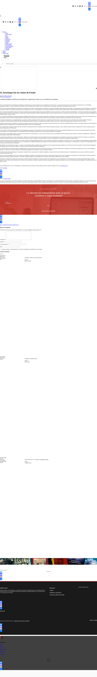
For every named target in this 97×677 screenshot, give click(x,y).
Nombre (2, 241)
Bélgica (6, 36)
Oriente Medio (8, 47)
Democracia (7, 39)
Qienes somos (5, 53)
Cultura (6, 37)
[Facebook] (89, 3)
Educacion (7, 41)
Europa (6, 42)
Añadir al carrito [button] (22, 352)
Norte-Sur (7, 48)
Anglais (95, 620)
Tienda (4, 52)
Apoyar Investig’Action (83, 587)
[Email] (89, 7)
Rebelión (5, 167)
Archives (2, 651)
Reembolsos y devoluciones (55, 592)
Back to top (2, 611)
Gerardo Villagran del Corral (6, 95)
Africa (6, 33)
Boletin (5, 57)
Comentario (3, 239)
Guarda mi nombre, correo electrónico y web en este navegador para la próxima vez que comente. (22, 249)
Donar (48, 205)
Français (91, 620)
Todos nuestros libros (48, 561)
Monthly (9, 203)
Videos (4, 50)
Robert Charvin (28, 260)
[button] (9, 224)
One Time (10, 201)
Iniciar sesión (94, 6)
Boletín (48, 659)
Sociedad (7, 49)
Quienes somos (3, 649)
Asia (6, 35)
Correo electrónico (4, 244)
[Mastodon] (89, 5)
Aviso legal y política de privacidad (57, 594)
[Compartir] (89, 9)
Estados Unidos (8, 43)
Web (1, 246)
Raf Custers (27, 361)
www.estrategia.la (63, 165)
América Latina (8, 34)
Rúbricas (4, 31)
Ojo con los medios (9, 46)
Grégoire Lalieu (28, 462)
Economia (7, 40)
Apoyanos (6, 55)
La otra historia (8, 45)
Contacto (51, 590)
